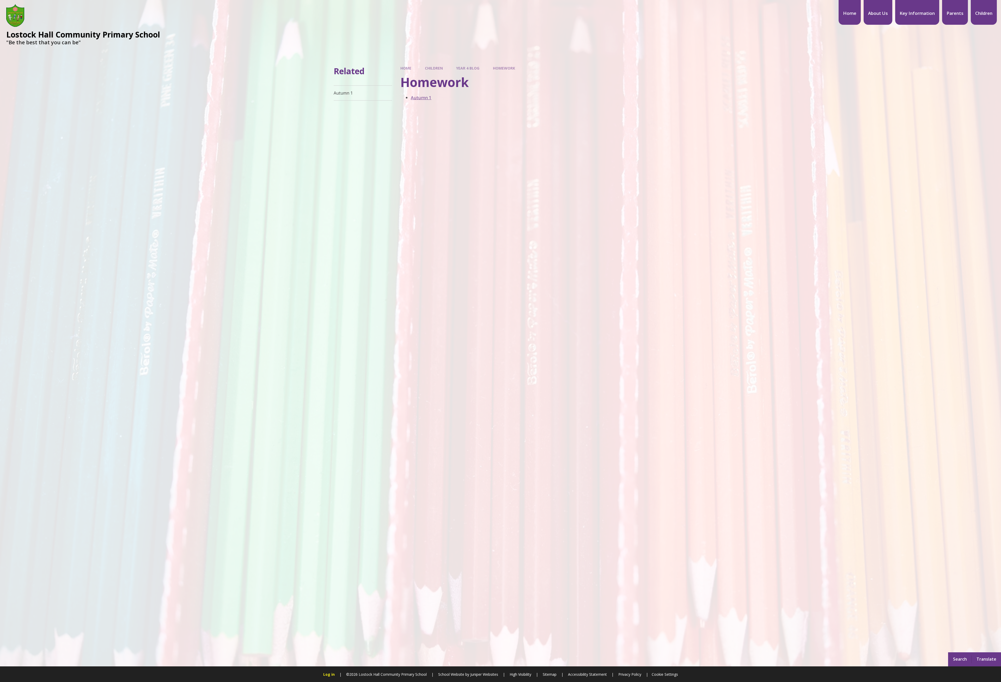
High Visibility (520, 674)
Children (434, 68)
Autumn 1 (421, 98)
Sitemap (550, 674)
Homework (504, 68)
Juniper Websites (483, 674)
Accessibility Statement (587, 674)
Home (405, 68)
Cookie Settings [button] (665, 674)
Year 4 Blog (467, 68)
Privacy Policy (629, 674)
